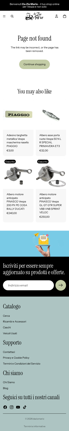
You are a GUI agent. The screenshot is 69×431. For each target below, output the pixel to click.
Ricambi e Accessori (14, 321)
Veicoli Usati (10, 333)
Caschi (7, 327)
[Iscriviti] (60, 285)
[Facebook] (5, 407)
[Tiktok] (24, 407)
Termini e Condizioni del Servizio (21, 363)
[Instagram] (11, 407)
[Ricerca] (12, 16)
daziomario (38, 418)
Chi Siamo (9, 382)
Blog (5, 388)
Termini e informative (34, 426)
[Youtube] (18, 407)
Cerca (6, 315)
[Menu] (4, 16)
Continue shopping (34, 64)
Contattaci (9, 352)
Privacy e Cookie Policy (16, 357)
